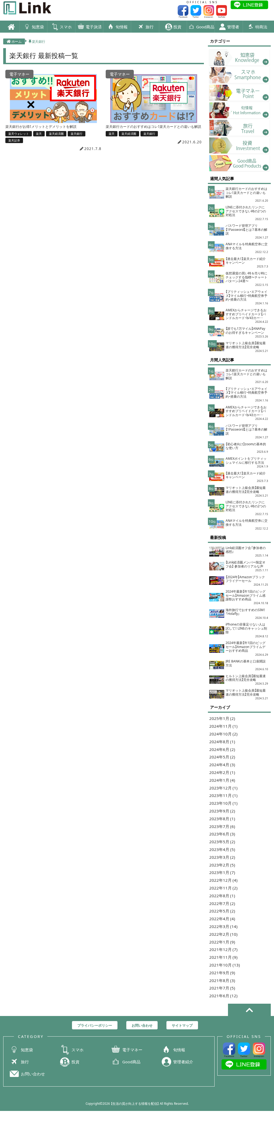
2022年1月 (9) (222, 942)
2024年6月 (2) (222, 749)
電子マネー (132, 1050)
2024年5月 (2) (222, 757)
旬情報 (121, 27)
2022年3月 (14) (223, 926)
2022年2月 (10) (223, 934)
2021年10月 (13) (224, 965)
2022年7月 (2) (222, 903)
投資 (177, 27)
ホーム (17, 41)
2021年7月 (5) (222, 988)
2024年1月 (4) (222, 780)
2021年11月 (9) (223, 957)
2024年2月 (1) (222, 772)
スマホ (65, 27)
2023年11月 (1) (223, 795)
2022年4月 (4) (222, 918)
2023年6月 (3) (222, 834)
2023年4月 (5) (222, 849)
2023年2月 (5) (222, 865)
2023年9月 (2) (222, 811)
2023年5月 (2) (222, 841)
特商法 (260, 27)
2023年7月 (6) (222, 826)
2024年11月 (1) (223, 726)
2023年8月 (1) (222, 818)
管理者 (232, 27)
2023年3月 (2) (222, 857)
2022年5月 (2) (222, 911)
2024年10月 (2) (223, 734)
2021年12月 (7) (223, 949)
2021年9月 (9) (222, 972)
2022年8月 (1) (222, 895)
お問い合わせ (33, 1074)
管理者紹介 (183, 1062)
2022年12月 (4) (223, 880)
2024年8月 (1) (222, 741)
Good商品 (204, 27)
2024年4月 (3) (222, 764)
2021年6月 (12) (223, 995)
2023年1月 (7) (222, 872)
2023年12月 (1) (223, 788)
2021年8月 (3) (222, 980)
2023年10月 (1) (223, 803)
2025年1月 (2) (222, 718)
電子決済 (93, 27)
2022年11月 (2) (223, 888)
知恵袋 (37, 27)
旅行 (149, 27)
